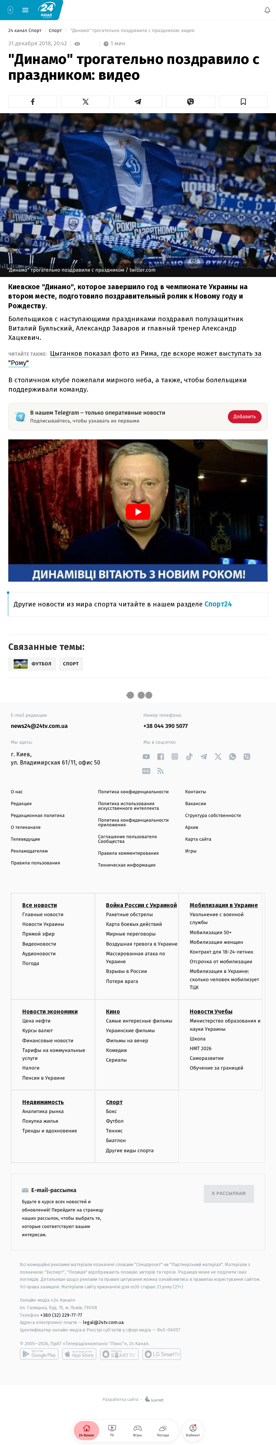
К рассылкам (229, 1194)
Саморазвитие (207, 1059)
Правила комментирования (128, 853)
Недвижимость (43, 1102)
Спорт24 (218, 604)
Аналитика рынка (43, 1111)
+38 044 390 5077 (165, 726)
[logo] (46, 9)
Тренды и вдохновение (49, 1131)
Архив (191, 827)
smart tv (119, 1354)
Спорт (56, 30)
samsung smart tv (161, 1354)
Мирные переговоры (131, 934)
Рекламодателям (29, 851)
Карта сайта (198, 839)
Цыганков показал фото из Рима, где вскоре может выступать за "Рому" (135, 358)
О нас (17, 792)
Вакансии (195, 804)
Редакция (21, 804)
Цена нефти (36, 1021)
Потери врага (122, 981)
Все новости (39, 905)
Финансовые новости (47, 1041)
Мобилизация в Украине (224, 905)
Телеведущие (25, 839)
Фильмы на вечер (127, 1041)
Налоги (31, 1068)
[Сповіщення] (267, 10)
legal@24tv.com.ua (103, 1322)
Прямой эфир (38, 934)
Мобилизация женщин (216, 942)
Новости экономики (50, 1011)
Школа (198, 1039)
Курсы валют (37, 1031)
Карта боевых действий (134, 925)
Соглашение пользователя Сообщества (127, 839)
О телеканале (26, 827)
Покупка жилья (40, 1121)
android (39, 1354)
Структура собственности (213, 815)
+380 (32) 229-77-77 (61, 1315)
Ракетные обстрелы (129, 914)
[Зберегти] (243, 101)
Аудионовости (39, 954)
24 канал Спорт (25, 30)
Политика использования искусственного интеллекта (128, 806)
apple (79, 1354)
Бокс (111, 1111)
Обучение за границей (216, 1068)
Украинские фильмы (130, 1031)
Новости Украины (43, 925)
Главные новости (43, 914)
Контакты (195, 792)
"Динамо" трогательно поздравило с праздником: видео (132, 30)
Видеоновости (39, 944)
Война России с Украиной (141, 905)
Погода (30, 963)
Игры (191, 851)
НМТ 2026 (201, 1049)
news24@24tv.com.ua (39, 726)
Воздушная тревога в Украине (142, 944)
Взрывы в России (126, 972)
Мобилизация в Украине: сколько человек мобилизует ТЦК (224, 980)
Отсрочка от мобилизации (221, 962)
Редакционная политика (38, 815)
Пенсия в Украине (43, 1078)
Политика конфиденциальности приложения (133, 822)
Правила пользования (35, 863)
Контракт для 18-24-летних (221, 952)
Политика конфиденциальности (133, 792)
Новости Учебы (211, 1011)
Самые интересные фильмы (139, 1021)
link (146, 756)
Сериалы (116, 1060)
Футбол (115, 1121)
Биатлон (116, 1141)
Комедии (116, 1050)
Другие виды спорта (130, 1151)
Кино (113, 1011)
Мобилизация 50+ (210, 932)
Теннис (114, 1131)
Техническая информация (127, 865)
